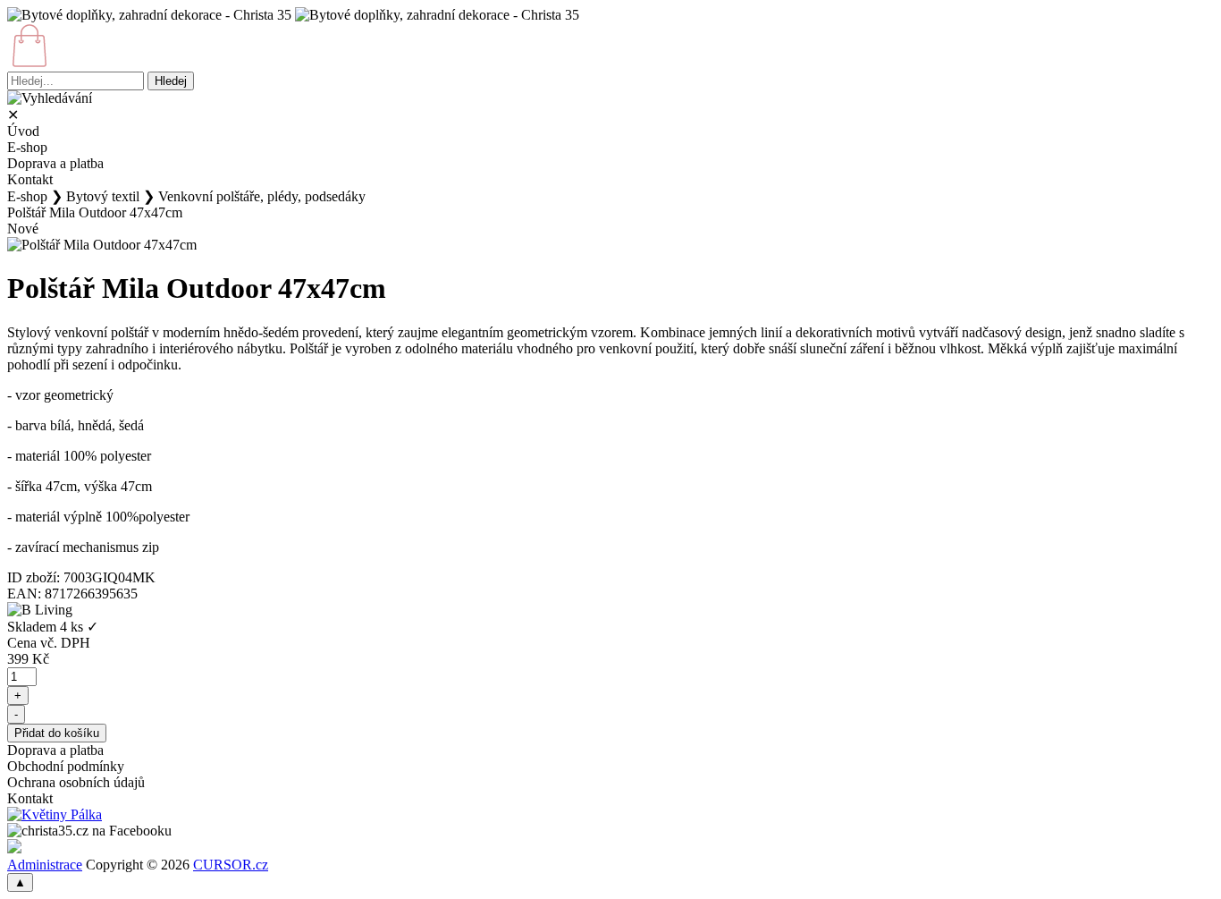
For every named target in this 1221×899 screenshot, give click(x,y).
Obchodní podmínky (65, 766)
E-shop (27, 147)
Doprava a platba (55, 163)
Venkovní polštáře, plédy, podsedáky (262, 196)
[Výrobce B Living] (39, 610)
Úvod (23, 131)
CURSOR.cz (230, 864)
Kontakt (30, 179)
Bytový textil (102, 196)
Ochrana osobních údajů (76, 782)
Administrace (44, 864)
